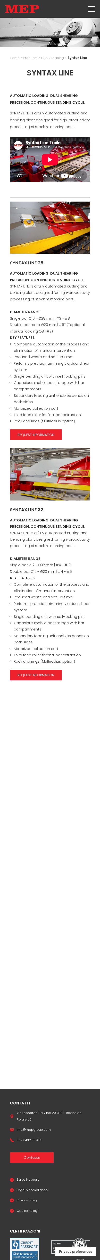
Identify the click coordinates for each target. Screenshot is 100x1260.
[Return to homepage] (22, 9)
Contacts (32, 1157)
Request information (35, 434)
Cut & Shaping (52, 58)
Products (30, 58)
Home (15, 58)
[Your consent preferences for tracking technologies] (75, 1251)
